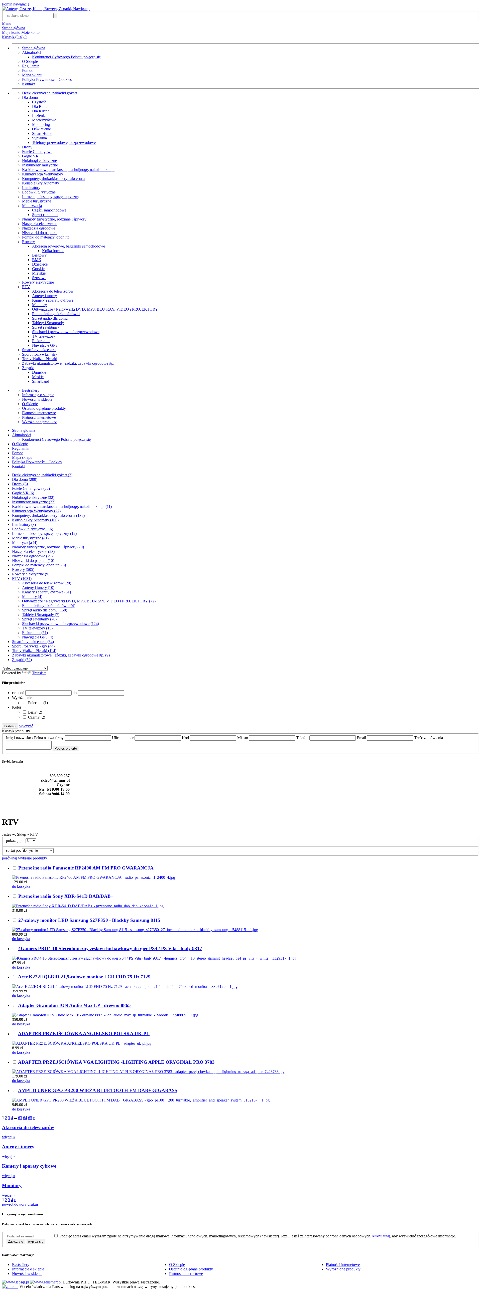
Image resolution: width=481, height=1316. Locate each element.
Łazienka (39, 115)
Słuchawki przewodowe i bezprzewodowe (65, 332)
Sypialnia (39, 138)
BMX (36, 260)
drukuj (33, 1204)
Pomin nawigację (15, 4)
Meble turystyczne (36, 201)
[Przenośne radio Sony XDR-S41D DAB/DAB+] (88, 906)
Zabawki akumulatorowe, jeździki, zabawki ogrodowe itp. (68, 363)
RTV (26, 287)
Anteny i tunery (44, 296)
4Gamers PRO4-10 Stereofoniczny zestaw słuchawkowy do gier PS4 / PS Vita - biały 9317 (110, 948)
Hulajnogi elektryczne (39, 160)
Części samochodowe (49, 210)
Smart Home (42, 133)
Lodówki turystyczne (39, 192)
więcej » (8, 1137)
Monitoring (41, 124)
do (75, 693)
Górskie (38, 269)
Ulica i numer (123, 738)
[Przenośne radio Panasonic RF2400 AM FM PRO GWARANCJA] (93, 877)
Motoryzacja (32, 205)
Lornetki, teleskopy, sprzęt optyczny (50, 196)
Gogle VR (30, 156)
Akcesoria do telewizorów (53, 291)
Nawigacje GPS (45, 345)
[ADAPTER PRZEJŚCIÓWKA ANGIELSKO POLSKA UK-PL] (81, 1043)
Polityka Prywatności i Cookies (47, 79)
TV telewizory (43, 336)
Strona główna (13, 28)
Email (362, 738)
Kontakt (28, 84)
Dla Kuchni (41, 111)
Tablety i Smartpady (48, 323)
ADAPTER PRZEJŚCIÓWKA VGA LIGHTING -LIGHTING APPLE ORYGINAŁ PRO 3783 (116, 1062)
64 (25, 1118)
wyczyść (26, 726)
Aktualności (31, 52)
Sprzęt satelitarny (45, 327)
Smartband (40, 381)
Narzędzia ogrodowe (38, 228)
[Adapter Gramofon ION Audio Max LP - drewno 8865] (105, 1015)
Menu (6, 23)
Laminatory (31, 187)
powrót (7, 1204)
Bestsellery (30, 390)
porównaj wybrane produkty (24, 858)
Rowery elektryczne (38, 282)
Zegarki (28, 368)
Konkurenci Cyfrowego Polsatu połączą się (66, 57)
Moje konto (11, 32)
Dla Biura (40, 106)
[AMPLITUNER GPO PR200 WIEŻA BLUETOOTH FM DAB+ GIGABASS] (141, 1100)
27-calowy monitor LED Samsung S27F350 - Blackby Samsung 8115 (89, 920)
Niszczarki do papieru (39, 233)
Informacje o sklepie (38, 395)
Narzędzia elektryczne (39, 224)
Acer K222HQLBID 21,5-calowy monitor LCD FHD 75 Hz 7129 (84, 976)
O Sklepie (30, 61)
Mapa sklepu (32, 75)
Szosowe (39, 278)
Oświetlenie (41, 129)
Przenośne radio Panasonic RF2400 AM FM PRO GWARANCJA (86, 867)
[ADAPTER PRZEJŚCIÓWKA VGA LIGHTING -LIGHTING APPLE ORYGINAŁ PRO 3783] (148, 1071)
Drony (27, 147)
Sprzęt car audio (45, 214)
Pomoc (27, 70)
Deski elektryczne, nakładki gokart (49, 93)
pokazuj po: (16, 840)
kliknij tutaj (381, 1236)
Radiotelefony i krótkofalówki (56, 314)
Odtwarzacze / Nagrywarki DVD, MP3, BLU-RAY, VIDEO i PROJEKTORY (95, 309)
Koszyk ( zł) (14, 37)
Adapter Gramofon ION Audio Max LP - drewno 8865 (74, 1005)
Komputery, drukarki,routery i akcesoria (53, 178)
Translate (39, 673)
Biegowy (39, 255)
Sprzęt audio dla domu (50, 318)
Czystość (39, 102)
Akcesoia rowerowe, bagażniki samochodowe (68, 246)
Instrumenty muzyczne (40, 165)
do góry (20, 1204)
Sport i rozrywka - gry (39, 354)
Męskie (38, 377)
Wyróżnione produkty (39, 422)
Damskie (39, 372)
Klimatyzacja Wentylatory (42, 174)
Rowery (28, 242)
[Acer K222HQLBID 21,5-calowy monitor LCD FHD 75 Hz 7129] (124, 986)
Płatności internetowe (39, 413)
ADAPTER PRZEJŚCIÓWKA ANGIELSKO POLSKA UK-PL (84, 1033)
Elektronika (41, 341)
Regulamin (30, 66)
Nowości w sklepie (37, 399)
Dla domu (30, 97)
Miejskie (39, 273)
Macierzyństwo (44, 120)
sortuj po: (14, 850)
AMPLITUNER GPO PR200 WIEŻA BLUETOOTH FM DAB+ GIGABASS (97, 1090)
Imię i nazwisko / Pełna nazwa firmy (35, 738)
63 (20, 1118)
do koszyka (21, 886)
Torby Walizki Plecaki (39, 359)
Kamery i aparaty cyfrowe (52, 300)
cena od (18, 693)
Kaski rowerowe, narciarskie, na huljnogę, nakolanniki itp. (68, 169)
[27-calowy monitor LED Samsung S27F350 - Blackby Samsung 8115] (135, 930)
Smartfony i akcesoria (39, 350)
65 (30, 1118)
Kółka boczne (53, 251)
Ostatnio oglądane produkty (44, 408)
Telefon (302, 738)
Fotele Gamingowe (37, 151)
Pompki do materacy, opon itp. (46, 237)
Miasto (243, 738)
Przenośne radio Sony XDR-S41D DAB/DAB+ (65, 896)
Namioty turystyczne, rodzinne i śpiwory (54, 219)
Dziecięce (40, 264)
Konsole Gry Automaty (40, 183)
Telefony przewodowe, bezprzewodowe (64, 142)
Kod (186, 738)
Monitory (39, 305)
